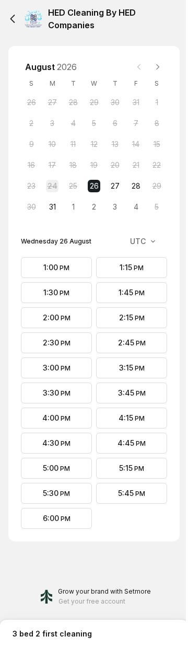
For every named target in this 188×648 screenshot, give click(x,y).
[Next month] (157, 67)
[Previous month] (139, 67)
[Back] (12, 18)
